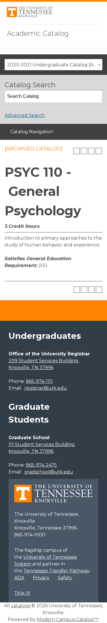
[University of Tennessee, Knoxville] (30, 15)
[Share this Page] (84, 151)
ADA (19, 577)
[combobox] (53, 64)
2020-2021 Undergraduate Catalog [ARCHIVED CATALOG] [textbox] (54, 64)
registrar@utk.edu (45, 388)
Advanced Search (25, 115)
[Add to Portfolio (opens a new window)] (76, 151)
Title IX (22, 593)
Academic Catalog (38, 33)
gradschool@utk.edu (48, 472)
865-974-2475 (41, 465)
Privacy (41, 577)
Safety (65, 577)
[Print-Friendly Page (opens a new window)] (91, 151)
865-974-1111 (39, 381)
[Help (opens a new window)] (99, 151)
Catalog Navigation (31, 131)
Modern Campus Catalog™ (67, 619)
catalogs (20, 605)
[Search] (96, 96)
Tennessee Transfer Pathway (56, 571)
